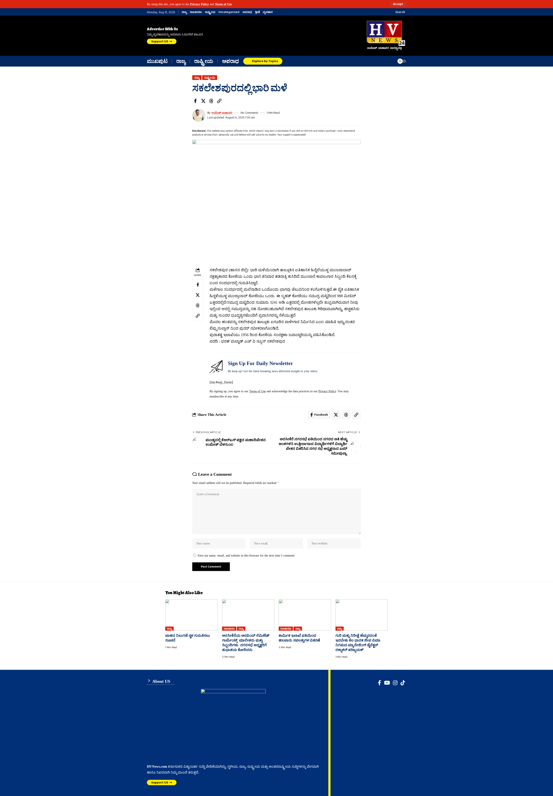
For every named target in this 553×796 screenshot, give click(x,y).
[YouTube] (387, 682)
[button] (398, 4)
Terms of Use (223, 4)
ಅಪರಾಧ (247, 12)
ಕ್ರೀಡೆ (257, 12)
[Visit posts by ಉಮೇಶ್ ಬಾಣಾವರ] (198, 115)
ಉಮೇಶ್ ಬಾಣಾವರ (221, 112)
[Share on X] (203, 100)
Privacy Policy (199, 4)
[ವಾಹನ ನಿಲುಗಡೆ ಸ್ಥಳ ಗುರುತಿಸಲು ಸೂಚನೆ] (191, 615)
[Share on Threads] (211, 100)
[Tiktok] (402, 682)
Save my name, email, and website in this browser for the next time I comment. (246, 555)
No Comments (249, 112)
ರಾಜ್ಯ (184, 12)
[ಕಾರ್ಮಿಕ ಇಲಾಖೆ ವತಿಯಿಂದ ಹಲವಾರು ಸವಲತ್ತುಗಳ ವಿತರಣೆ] (305, 615)
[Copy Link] (219, 100)
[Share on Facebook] (195, 100)
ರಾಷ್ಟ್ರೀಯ (210, 12)
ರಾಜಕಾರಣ (196, 12)
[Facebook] (379, 682)
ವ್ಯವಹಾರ (268, 12)
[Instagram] (395, 682)
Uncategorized (228, 12)
